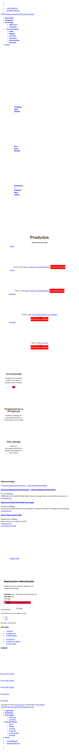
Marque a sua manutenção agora (17, 602)
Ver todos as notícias (8, 526)
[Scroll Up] (1, 753)
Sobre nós (13, 25)
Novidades (9, 20)
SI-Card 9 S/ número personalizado (44, 315)
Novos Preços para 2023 (11, 515)
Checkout (13, 38)
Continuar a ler (6, 498)
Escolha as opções (57, 267)
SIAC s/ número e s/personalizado (37, 291)
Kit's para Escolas (17, 148)
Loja (13, 387)
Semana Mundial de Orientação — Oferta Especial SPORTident (28, 490)
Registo (12, 34)
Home (7, 45)
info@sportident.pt (13, 11)
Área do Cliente (12, 29)
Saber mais (14, 558)
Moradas (12, 43)
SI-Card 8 (44, 343)
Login (11, 31)
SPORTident (11, 636)
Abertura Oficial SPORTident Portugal (17, 502)
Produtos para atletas (17, 109)
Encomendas (14, 40)
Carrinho (12, 36)
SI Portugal (9, 22)
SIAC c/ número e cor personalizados (36, 267)
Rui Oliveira (40, 705)
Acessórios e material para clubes (18, 190)
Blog (11, 494)
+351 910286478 (12, 8)
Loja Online (9, 18)
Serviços (10, 639)
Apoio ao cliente (13, 642)
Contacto (13, 27)
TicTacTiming (19, 705)
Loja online (11, 644)
